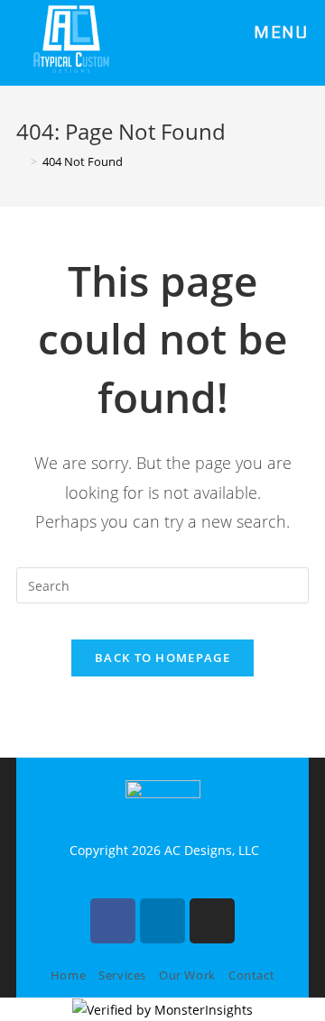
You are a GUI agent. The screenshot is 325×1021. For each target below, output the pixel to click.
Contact (251, 975)
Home (68, 975)
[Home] (20, 161)
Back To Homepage (162, 657)
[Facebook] (112, 920)
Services (122, 975)
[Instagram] (212, 920)
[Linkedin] (162, 920)
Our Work (187, 975)
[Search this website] (162, 584)
